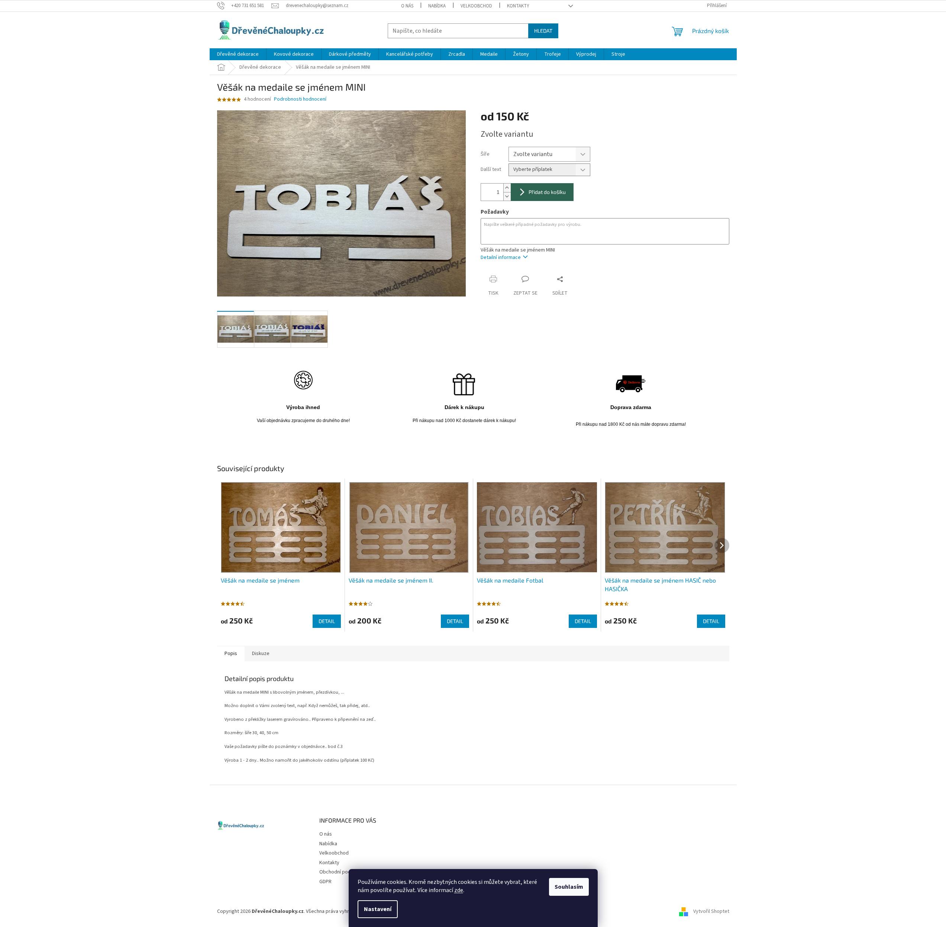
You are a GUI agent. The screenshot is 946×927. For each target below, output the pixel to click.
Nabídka (437, 6)
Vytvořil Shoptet (711, 911)
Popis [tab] (231, 653)
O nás (407, 6)
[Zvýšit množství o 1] (507, 188)
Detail (327, 621)
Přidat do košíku (547, 192)
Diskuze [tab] (260, 653)
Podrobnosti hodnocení (300, 99)
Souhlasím (569, 887)
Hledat (543, 30)
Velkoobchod (476, 6)
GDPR (325, 881)
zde (458, 890)
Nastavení (377, 909)
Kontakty (518, 6)
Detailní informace (501, 257)
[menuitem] (238, 54)
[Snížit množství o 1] (507, 196)
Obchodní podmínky (341, 872)
